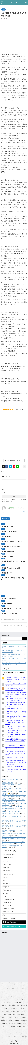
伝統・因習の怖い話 (21, 999)
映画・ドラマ (21, 1014)
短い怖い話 (4, 1023)
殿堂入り (10, 1017)
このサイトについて (6, 1036)
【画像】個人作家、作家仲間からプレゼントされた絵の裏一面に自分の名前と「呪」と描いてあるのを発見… (14, 796)
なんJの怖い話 (20, 988)
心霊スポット (22, 1008)
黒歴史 (14, 1029)
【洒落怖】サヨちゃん (7, 526)
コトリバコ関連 (23, 991)
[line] (17, 466)
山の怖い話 (5, 1008)
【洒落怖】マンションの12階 (9, 613)
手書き (9, 1014)
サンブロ (14, 2)
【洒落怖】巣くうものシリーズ (10, 779)
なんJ (13, 988)
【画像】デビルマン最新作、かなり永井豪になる (14, 646)
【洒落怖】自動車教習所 (8, 551)
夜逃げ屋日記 (12, 1005)
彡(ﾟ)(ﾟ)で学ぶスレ (13, 1008)
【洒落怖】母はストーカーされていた (11, 608)
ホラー (3, 471)
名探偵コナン (4, 1005)
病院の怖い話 (24, 1020)
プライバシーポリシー (16, 1036)
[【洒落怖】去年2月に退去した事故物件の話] (10, 466)
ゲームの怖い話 (15, 991)
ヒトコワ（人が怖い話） (18, 994)
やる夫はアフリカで (5, 991)
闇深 (24, 1026)
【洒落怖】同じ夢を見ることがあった (11, 541)
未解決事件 (4, 1017)
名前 (3, 489)
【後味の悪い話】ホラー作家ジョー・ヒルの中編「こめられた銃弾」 (14, 655)
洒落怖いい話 (23, 1017)
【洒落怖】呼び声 (6, 536)
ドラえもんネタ (8, 994)
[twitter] (3, 466)
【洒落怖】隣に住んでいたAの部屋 (10, 568)
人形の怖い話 (6, 999)
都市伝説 (19, 1026)
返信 (24, 511)
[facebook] (6, 466)
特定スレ (11, 1020)
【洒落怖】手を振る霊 (7, 556)
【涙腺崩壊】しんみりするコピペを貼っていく (14, 788)
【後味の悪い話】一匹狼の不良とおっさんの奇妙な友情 (14, 659)
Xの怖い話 (7, 988)
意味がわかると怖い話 (21, 1011)
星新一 (14, 1014)
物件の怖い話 (4, 1020)
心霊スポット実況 (5, 1011)
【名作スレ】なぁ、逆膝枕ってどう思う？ (13, 816)
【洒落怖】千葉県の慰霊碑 (8, 598)
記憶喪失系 (13, 1026)
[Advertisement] (14, 35)
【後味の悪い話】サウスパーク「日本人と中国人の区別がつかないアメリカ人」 (14, 663)
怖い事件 (13, 1011)
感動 (5, 1014)
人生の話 (13, 999)
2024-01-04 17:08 (18, 507)
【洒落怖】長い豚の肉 (7, 573)
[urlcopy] (24, 466)
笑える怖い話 (12, 1023)
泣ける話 (16, 1017)
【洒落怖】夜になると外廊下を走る (11, 546)
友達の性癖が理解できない (18, 1002)
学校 (18, 1005)
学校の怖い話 (24, 1005)
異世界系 (17, 1020)
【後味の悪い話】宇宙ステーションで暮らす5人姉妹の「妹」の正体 (13, 651)
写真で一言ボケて (7, 1002)
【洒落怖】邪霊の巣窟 (7, 783)
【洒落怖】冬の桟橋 (6, 603)
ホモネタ (22, 996)
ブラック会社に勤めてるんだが (11, 996)
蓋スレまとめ (5, 1026)
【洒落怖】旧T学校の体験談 (9, 531)
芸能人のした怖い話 (21, 1023)
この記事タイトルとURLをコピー (14, 460)
